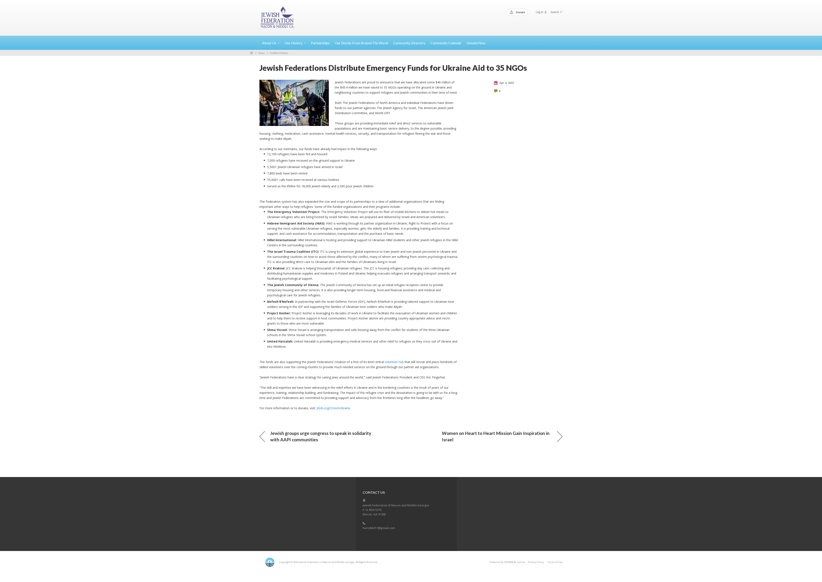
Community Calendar (446, 43)
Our (293, 43)
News (261, 53)
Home (251, 53)
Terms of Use (555, 562)
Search (555, 12)
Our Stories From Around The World (361, 43)
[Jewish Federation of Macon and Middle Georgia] (277, 17)
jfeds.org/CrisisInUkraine (333, 408)
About (269, 43)
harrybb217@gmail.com (379, 528)
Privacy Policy (536, 562)
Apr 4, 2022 (506, 83)
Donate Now (476, 43)
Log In (539, 12)
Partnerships (320, 43)
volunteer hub (394, 362)
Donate (520, 12)
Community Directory (409, 43)
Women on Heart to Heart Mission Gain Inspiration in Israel (495, 436)
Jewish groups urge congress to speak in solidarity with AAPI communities (320, 436)
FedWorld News (279, 53)
